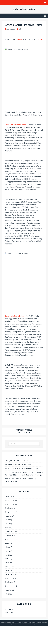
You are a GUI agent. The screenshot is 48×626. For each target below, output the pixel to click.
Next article (24, 432)
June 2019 (8, 524)
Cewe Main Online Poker (14, 316)
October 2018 (10, 535)
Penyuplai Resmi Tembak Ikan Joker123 (19, 464)
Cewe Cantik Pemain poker (16, 125)
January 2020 (10, 496)
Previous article (24, 430)
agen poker (9, 609)
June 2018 (8, 551)
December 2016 (11, 574)
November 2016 (11, 578)
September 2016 (11, 586)
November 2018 (11, 531)
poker (40, 39)
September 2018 (11, 539)
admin (21, 29)
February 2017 (10, 567)
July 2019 (8, 520)
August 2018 (9, 543)
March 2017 (9, 563)
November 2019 (11, 504)
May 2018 (8, 555)
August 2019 (9, 516)
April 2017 (8, 559)
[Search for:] (24, 444)
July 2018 (8, 547)
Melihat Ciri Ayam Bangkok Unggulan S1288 (21, 468)
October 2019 (10, 508)
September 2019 (11, 512)
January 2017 (9, 570)
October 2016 (10, 582)
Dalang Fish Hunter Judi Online (16, 460)
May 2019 (8, 528)
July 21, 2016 (11, 29)
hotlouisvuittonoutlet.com (9, 622)
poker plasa (9, 613)
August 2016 (9, 590)
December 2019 (11, 500)
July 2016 (8, 594)
